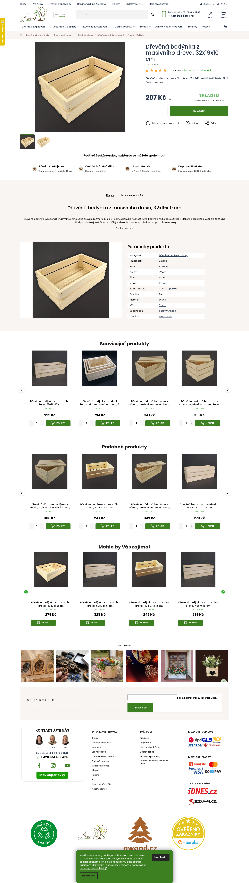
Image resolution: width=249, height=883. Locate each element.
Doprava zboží (147, 752)
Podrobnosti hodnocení (197, 70)
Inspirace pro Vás (100, 766)
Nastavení (88, 875)
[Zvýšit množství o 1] (162, 111)
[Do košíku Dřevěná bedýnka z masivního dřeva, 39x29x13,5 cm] (157, 423)
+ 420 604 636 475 (54, 757)
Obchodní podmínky (150, 756)
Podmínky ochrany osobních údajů (154, 762)
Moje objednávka (158, 4)
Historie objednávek (150, 747)
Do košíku (199, 111)
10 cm (162, 283)
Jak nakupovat (99, 752)
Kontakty (96, 747)
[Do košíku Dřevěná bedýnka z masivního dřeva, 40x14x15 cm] (207, 526)
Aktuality (96, 770)
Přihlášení (144, 738)
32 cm (162, 305)
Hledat (152, 14)
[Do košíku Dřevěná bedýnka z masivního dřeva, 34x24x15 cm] (207, 423)
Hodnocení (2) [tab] (132, 195)
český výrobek (167, 311)
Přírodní (163, 266)
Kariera (95, 775)
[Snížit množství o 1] (150, 111)
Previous (21, 389)
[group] (51, 591)
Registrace (145, 742)
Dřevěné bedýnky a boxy (173, 255)
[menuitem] (35, 27)
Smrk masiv (165, 316)
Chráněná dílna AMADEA (91, 4)
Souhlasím (160, 857)
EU (93, 779)
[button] (51, 618)
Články (116, 4)
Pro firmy (37, 4)
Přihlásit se (140, 707)
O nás (23, 4)
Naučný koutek (99, 789)
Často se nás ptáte (101, 784)
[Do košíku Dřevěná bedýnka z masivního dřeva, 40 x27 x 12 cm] (108, 526)
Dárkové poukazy (100, 761)
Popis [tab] (110, 195)
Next (228, 389)
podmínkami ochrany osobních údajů (197, 697)
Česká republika (168, 288)
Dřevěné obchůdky (60, 4)
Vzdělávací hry (134, 4)
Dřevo (162, 299)
